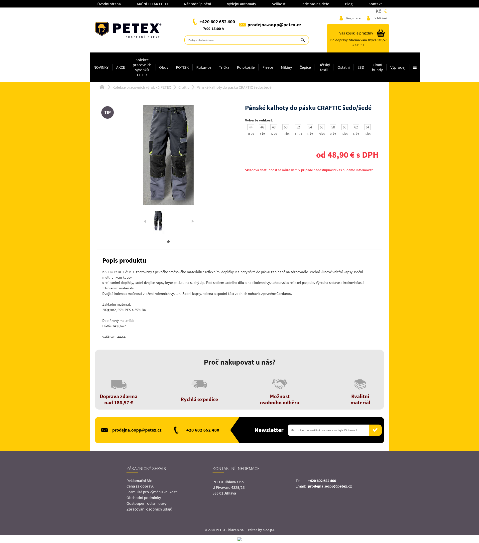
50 (285, 127)
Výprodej (397, 67)
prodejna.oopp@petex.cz (274, 24)
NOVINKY (101, 67)
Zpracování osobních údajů (149, 509)
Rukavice (203, 67)
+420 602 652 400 (217, 21)
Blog (349, 3)
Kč (378, 11)
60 (344, 127)
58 (333, 127)
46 (262, 127)
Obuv (163, 67)
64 (367, 127)
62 (356, 127)
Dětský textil (324, 67)
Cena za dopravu (140, 486)
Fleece (267, 67)
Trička (224, 67)
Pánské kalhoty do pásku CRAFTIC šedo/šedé (234, 87)
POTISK (182, 67)
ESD (361, 67)
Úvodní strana (109, 3)
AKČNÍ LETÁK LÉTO (152, 3)
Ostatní (344, 67)
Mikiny (286, 67)
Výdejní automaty (241, 3)
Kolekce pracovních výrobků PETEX (142, 67)
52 (298, 127)
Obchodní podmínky (143, 497)
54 (310, 127)
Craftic (183, 87)
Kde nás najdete (315, 3)
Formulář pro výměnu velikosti (152, 491)
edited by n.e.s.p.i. (261, 530)
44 (250, 127)
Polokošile (246, 67)
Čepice (305, 67)
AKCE (120, 67)
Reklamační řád (139, 480)
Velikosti (279, 3)
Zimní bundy (377, 67)
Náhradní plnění (197, 3)
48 (273, 127)
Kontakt (375, 3)
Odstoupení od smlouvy (146, 503)
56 (321, 127)
